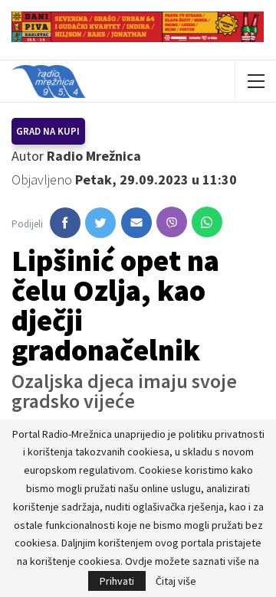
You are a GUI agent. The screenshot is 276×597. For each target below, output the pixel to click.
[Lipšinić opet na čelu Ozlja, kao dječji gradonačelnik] (65, 222)
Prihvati (117, 581)
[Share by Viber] (171, 222)
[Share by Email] (136, 222)
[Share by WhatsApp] (207, 222)
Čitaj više (176, 581)
